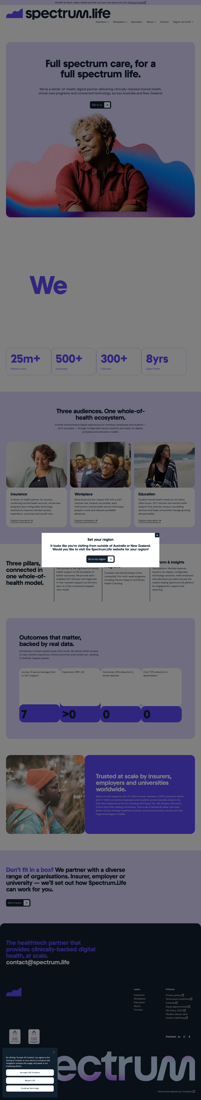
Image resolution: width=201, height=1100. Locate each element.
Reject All (30, 1080)
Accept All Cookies (30, 1072)
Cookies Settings (30, 1088)
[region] (30, 1073)
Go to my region (97, 559)
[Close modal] (157, 535)
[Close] (54, 1052)
